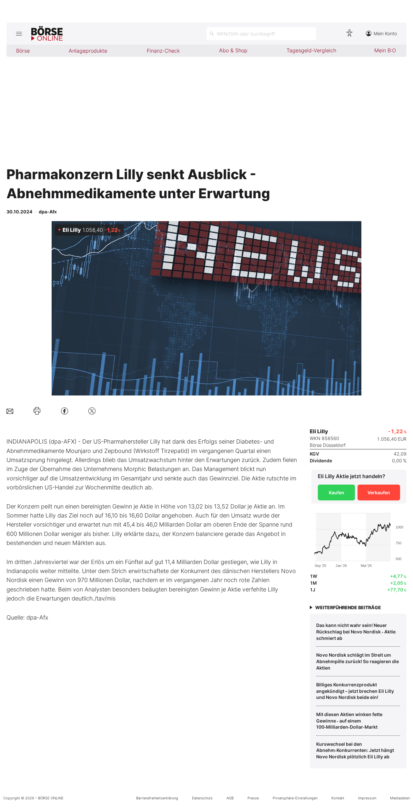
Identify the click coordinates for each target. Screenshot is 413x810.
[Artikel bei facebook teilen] (64, 410)
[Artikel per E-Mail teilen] (10, 411)
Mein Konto (385, 33)
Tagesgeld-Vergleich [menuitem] (311, 50)
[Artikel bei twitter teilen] (92, 410)
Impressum (367, 798)
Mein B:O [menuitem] (385, 50)
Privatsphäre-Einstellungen (295, 798)
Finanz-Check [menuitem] (163, 50)
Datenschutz (202, 798)
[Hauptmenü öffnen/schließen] (18, 34)
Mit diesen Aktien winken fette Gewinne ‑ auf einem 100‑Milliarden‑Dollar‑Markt (349, 721)
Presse (253, 798)
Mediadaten (400, 798)
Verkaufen (379, 492)
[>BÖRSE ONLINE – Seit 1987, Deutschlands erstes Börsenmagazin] (47, 34)
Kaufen (336, 492)
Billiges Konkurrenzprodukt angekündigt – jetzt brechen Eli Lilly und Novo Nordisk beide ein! (355, 691)
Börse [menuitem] (23, 50)
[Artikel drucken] (37, 411)
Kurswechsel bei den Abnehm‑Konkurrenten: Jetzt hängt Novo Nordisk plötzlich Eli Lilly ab (355, 750)
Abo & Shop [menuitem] (233, 50)
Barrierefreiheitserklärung (157, 798)
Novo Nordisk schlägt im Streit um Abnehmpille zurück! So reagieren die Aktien (357, 661)
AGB (230, 798)
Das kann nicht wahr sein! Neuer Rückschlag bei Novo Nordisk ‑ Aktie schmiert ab (356, 631)
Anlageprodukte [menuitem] (88, 50)
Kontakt (337, 798)
